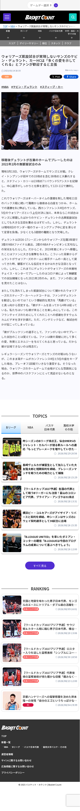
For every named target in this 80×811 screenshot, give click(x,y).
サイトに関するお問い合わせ (16, 760)
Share (72, 76)
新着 (8, 30)
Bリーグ (24, 30)
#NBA (5, 87)
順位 (44, 43)
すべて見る (39, 566)
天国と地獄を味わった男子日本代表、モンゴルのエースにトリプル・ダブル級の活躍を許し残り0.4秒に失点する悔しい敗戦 (50, 603)
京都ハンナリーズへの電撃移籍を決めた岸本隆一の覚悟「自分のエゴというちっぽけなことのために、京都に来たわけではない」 (50, 698)
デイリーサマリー (29, 43)
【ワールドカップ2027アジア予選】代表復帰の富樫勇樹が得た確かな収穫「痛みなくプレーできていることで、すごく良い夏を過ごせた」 (50, 674)
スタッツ (55, 43)
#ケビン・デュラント (24, 87)
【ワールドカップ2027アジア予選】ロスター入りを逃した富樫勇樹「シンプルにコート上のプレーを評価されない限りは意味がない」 (50, 651)
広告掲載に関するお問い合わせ (17, 766)
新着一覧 (6, 742)
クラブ (67, 43)
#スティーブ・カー (51, 87)
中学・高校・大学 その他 (72, 31)
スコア (12, 43)
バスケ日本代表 (56, 30)
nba (30, 427)
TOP (4, 736)
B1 (28, 704)
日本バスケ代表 (30, 609)
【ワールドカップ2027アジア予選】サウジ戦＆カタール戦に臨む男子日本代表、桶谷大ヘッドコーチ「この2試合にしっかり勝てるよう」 (50, 627)
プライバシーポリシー (13, 772)
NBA (40, 30)
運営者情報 (7, 754)
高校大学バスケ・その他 (54, 747)
